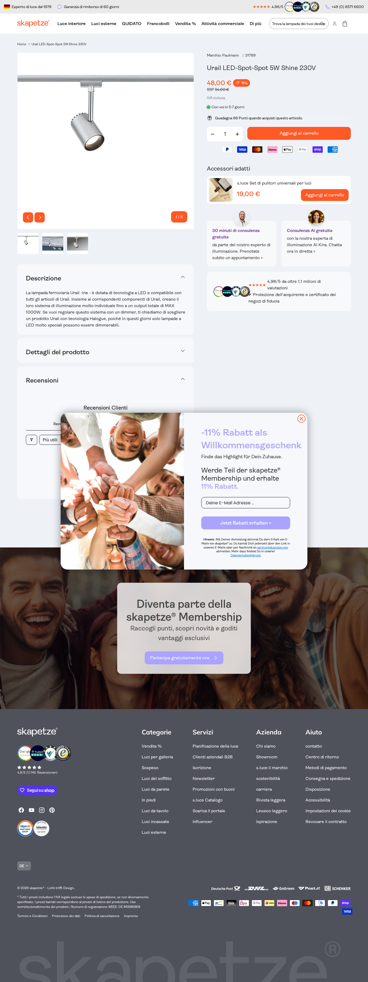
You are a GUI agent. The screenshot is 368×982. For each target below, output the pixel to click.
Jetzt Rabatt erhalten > (245, 523)
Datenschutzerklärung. (246, 555)
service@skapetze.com (272, 547)
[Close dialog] (301, 418)
